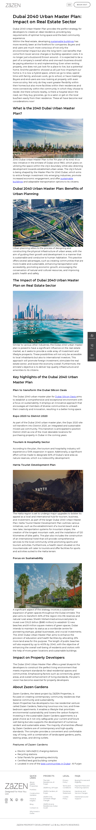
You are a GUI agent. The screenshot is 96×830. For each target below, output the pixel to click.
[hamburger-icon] (69, 4)
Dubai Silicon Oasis (65, 396)
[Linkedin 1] (21, 799)
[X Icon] (11, 799)
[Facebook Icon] (16, 799)
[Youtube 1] (6, 802)
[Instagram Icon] (6, 799)
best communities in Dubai (55, 763)
